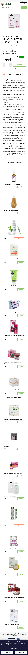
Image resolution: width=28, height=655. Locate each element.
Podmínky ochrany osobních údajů (9, 634)
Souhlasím (21, 652)
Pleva (24, 46)
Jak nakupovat (16, 633)
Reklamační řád (14, 635)
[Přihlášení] (22, 7)
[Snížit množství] (16, 187)
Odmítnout (7, 652)
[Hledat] (20, 7)
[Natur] (14, 4)
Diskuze (10, 74)
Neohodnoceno (14, 46)
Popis (4, 74)
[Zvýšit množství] (16, 186)
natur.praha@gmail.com (22, 1)
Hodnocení (18, 74)
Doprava (10, 633)
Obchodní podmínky (21, 634)
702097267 (4, 1)
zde (8, 645)
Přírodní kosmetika (18, 68)
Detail (19, 238)
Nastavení (14, 648)
